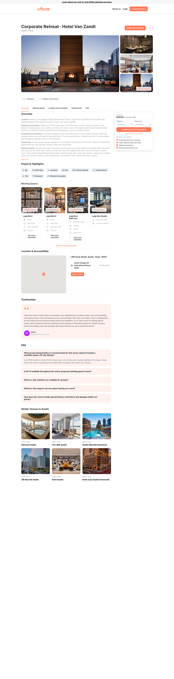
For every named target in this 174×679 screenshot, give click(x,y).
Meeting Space (39, 108)
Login (125, 9)
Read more (25, 159)
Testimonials (76, 108)
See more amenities (32, 236)
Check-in (119, 121)
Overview (25, 108)
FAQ (87, 108)
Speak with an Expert (135, 28)
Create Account (139, 9)
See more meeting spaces (66, 246)
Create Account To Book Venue (133, 129)
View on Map (77, 274)
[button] (87, 63)
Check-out (138, 121)
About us (116, 9)
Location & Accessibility (58, 108)
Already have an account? (134, 133)
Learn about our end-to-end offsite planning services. (87, 2)
